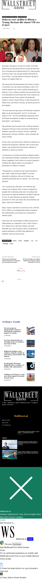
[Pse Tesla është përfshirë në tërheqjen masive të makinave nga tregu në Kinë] (31, 343)
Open (30, 539)
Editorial (5, 448)
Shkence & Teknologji (9, 16)
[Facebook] (10, 33)
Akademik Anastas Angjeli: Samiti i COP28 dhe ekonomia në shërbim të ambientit (28, 443)
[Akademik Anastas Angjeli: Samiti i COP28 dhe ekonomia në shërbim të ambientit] (9, 444)
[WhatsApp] (25, 33)
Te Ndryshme (22, 16)
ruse (32, 240)
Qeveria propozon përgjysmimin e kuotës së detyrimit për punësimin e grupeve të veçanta (12, 330)
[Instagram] (26, 409)
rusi (36, 240)
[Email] (34, 33)
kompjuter (26, 240)
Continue (17, 544)
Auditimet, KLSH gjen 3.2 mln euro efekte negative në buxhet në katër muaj (14, 376)
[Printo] (39, 33)
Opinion (5, 438)
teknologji (5, 243)
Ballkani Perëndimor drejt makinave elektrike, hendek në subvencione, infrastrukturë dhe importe (14, 353)
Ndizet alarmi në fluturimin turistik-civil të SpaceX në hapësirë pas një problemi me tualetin (11, 260)
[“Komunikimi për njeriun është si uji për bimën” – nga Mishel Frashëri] (9, 434)
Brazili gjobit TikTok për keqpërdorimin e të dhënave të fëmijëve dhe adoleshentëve (14, 365)
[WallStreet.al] (19, 4)
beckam (14, 240)
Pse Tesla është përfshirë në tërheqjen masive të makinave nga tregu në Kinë (14, 341)
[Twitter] (15, 33)
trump (11, 243)
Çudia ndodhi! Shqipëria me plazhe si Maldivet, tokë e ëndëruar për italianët (28, 452)
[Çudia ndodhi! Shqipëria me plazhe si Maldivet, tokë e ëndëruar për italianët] (9, 454)
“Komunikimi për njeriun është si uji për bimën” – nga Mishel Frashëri (28, 432)
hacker (20, 240)
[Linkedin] (29, 33)
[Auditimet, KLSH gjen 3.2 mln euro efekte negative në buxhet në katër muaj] (31, 377)
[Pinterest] (20, 33)
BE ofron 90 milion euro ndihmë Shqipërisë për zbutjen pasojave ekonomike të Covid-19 (31, 260)
